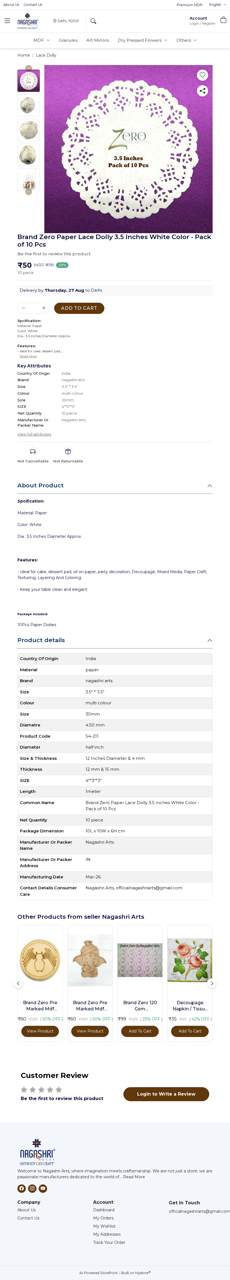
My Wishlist (104, 1226)
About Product (40, 485)
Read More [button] (28, 356)
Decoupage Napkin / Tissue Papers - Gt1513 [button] (190, 1006)
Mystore (143, 1273)
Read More (134, 1176)
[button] (218, 5)
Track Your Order (109, 1242)
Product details (41, 640)
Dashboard (103, 1209)
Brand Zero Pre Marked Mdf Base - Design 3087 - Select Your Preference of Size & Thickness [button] (40, 1006)
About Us (11, 5)
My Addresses (107, 1234)
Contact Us (33, 5)
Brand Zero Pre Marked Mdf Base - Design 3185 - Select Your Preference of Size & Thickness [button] (90, 1006)
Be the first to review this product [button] (54, 253)
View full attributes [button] (34, 434)
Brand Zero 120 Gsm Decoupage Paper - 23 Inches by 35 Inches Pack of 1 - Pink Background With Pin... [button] (140, 1006)
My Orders (103, 1218)
